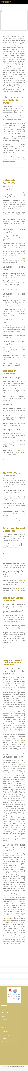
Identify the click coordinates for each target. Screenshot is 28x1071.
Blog (3, 1009)
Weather (4, 1016)
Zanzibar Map (5, 1013)
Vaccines (4, 1019)
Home (4, 7)
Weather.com (20, 588)
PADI (23, 259)
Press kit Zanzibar (6, 1042)
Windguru (6, 222)
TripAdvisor (21, 831)
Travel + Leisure (8, 936)
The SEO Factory (17, 1068)
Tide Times (21, 581)
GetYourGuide (15, 290)
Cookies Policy (5, 1038)
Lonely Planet (20, 740)
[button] (25, 2)
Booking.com (21, 450)
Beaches (7, 7)
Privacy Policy (5, 1035)
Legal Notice (5, 1031)
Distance (4, 1023)
